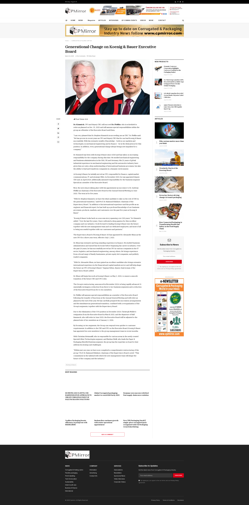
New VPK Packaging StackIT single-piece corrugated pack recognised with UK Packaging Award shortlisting (135, 424)
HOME (73, 20)
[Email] (58, 142)
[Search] (183, 20)
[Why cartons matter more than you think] (169, 130)
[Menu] (66, 20)
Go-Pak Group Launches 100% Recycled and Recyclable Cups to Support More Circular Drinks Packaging (174, 83)
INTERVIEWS (113, 20)
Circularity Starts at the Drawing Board (168, 169)
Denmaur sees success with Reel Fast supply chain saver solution (136, 394)
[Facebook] (58, 124)
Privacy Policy (170, 268)
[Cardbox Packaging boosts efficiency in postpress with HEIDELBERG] (78, 410)
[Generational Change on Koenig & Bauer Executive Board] (107, 87)
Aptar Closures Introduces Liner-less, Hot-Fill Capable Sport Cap (173, 107)
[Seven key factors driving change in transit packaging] (169, 184)
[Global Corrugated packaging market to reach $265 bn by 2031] (107, 383)
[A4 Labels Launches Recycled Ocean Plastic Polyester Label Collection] (158, 95)
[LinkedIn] (58, 133)
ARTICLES (102, 20)
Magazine (91, 20)
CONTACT (162, 20)
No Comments (81, 56)
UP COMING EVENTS (129, 20)
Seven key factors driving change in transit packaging (170, 196)
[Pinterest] (58, 137)
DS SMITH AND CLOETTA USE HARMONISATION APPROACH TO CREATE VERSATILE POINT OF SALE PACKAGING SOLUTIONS (78, 396)
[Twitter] (58, 128)
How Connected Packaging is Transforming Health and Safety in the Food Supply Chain (170, 225)
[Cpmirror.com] (75, 10)
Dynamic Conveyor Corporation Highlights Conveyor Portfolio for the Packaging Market (172, 69)
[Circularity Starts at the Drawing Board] (169, 157)
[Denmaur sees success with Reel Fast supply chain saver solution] (136, 383)
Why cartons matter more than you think (171, 142)
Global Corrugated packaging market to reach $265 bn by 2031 (107, 394)
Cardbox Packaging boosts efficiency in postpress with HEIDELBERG (76, 423)
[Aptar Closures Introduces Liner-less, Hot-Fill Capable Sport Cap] (158, 107)
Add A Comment (107, 434)
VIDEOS (143, 20)
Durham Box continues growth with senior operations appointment (106, 423)
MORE (151, 20)
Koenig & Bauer (71, 365)
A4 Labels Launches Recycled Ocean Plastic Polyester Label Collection (173, 95)
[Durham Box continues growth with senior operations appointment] (107, 410)
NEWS (80, 20)
